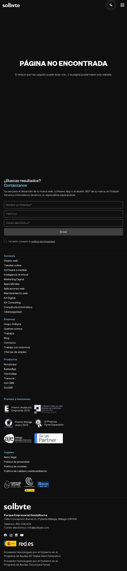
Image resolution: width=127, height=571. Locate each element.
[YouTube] (21, 535)
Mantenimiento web (16, 293)
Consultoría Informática (18, 307)
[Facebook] (5, 535)
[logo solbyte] (11, 5)
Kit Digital (9, 297)
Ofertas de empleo (15, 352)
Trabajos (9, 333)
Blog (6, 338)
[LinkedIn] (16, 535)
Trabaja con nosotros (17, 347)
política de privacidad (43, 241)
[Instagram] (11, 535)
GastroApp (10, 373)
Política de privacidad (16, 461)
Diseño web (11, 260)
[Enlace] (111, 5)
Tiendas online (12, 265)
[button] (122, 5)
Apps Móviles (12, 284)
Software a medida (15, 270)
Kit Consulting (12, 302)
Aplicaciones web (14, 288)
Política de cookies (15, 466)
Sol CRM (9, 383)
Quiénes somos (13, 328)
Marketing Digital (14, 279)
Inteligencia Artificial (16, 274)
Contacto (10, 342)
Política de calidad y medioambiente (25, 471)
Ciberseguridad (12, 311)
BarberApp (10, 369)
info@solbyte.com (38, 527)
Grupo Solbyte (12, 324)
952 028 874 (23, 524)
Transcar (9, 378)
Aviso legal (10, 457)
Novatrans (10, 364)
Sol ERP (8, 387)
